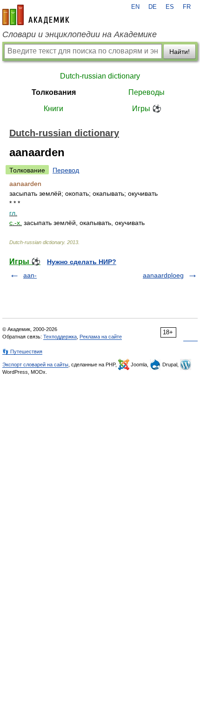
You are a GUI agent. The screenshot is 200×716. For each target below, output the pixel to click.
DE (152, 7)
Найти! (179, 51)
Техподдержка (60, 336)
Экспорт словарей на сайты (35, 364)
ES (170, 7)
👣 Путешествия (22, 351)
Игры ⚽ (146, 109)
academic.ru (35, 15)
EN (135, 7)
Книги (53, 109)
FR (187, 7)
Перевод (66, 170)
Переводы (146, 92)
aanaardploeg (163, 275)
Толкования (54, 92)
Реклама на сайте (101, 336)
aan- (30, 275)
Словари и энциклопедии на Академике (79, 34)
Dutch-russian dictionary (100, 76)
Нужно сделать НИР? (81, 261)
